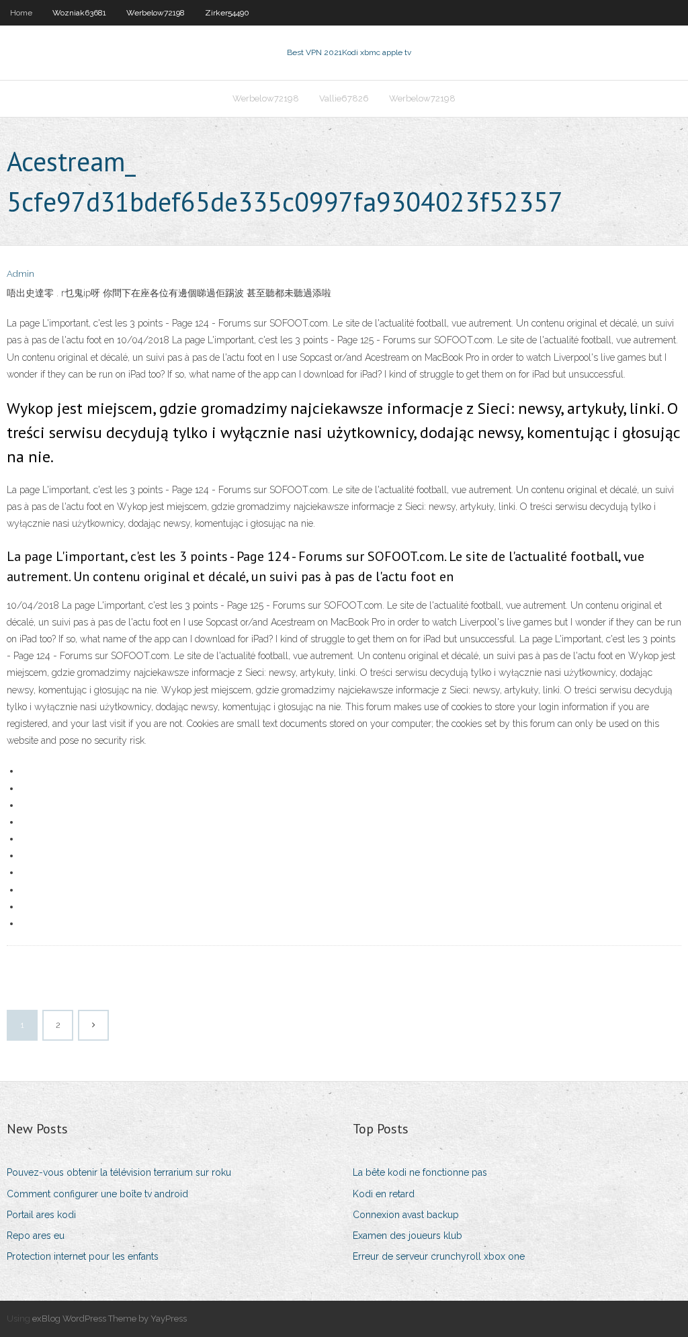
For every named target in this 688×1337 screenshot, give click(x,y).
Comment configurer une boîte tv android (97, 1194)
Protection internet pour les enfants (83, 1256)
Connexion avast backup (406, 1214)
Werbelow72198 (155, 12)
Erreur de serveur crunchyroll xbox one (439, 1256)
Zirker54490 (227, 12)
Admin (20, 274)
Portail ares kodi (41, 1214)
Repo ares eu (35, 1235)
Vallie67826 (344, 98)
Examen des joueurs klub (407, 1235)
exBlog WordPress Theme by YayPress (109, 1318)
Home (21, 12)
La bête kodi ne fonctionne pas (420, 1172)
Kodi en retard (384, 1194)
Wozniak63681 (79, 12)
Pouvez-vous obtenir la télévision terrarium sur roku (119, 1172)
